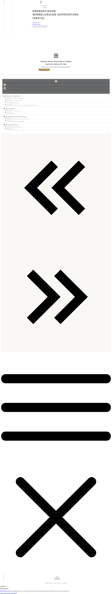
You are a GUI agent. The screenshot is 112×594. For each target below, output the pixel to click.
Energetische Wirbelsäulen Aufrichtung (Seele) (15, 121)
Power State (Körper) (11, 113)
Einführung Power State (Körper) (13, 110)
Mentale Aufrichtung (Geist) (12, 129)
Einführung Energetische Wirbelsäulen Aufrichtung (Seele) (18, 118)
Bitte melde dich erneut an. (5, 591)
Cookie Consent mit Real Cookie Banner (8, 593)
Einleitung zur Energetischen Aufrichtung (14, 98)
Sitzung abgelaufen (4, 588)
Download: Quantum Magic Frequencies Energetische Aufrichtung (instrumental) (22, 105)
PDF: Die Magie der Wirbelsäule (13, 102)
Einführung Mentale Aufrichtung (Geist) (14, 126)
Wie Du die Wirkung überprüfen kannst (14, 100)
